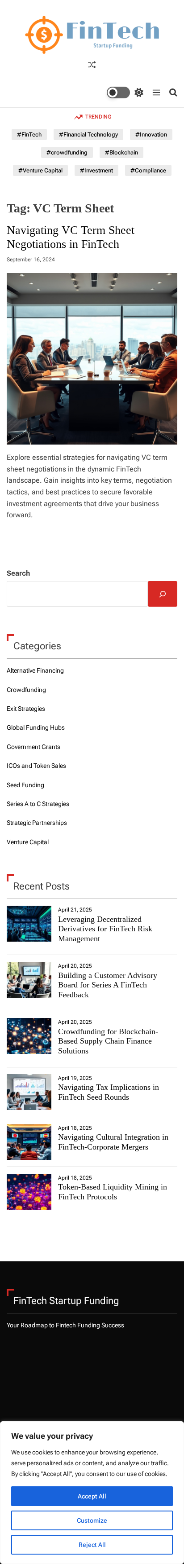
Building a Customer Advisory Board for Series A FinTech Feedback (107, 985)
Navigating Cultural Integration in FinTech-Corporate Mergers (113, 1141)
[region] (92, 1492)
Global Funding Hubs (36, 727)
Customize (92, 1520)
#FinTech (29, 134)
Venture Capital (28, 842)
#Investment (96, 170)
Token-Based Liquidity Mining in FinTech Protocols (112, 1191)
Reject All (92, 1544)
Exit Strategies (26, 708)
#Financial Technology (88, 134)
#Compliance (148, 170)
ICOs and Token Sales (36, 765)
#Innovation (151, 134)
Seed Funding (25, 785)
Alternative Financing (35, 670)
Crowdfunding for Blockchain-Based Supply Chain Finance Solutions (108, 1041)
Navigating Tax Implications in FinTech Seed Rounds (108, 1092)
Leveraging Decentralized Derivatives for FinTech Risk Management (105, 929)
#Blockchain (121, 152)
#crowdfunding (67, 152)
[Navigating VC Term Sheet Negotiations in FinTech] (92, 359)
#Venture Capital (40, 170)
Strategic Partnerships (37, 822)
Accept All (92, 1496)
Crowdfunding (26, 689)
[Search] (162, 594)
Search (18, 573)
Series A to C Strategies (38, 803)
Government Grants (33, 746)
